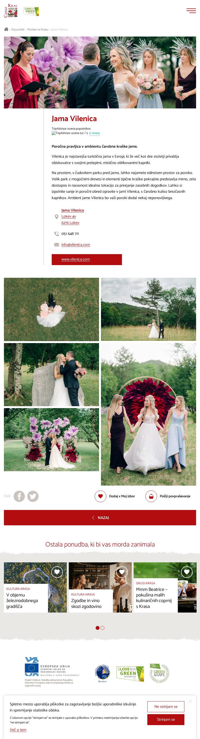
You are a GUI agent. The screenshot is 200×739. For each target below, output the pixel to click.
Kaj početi (17, 29)
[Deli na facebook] (19, 496)
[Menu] (191, 11)
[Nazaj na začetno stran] (11, 11)
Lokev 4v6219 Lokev (72, 216)
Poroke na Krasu (37, 29)
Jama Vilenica (59, 29)
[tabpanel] (35, 594)
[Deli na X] (33, 496)
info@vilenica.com (75, 244)
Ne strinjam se (166, 706)
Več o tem (18, 730)
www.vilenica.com (75, 259)
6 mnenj (94, 133)
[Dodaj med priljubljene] (57, 572)
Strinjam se (166, 719)
